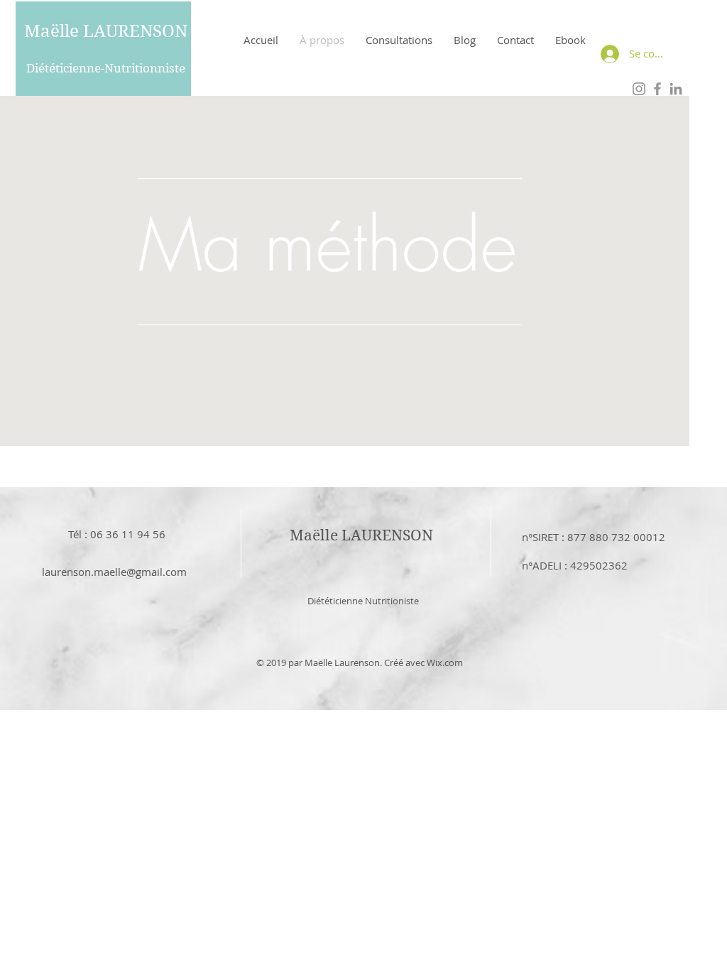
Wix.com (445, 662)
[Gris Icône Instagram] (638, 88)
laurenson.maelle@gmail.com (114, 572)
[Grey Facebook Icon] (657, 88)
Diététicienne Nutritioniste (363, 600)
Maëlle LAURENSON (105, 31)
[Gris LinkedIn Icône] (675, 88)
